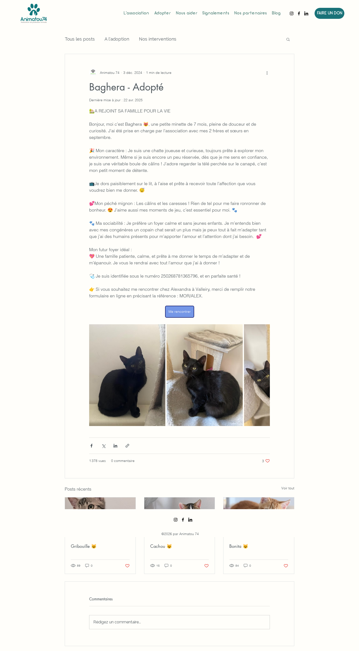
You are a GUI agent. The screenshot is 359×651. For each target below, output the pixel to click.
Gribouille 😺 (83, 546)
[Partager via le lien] (127, 445)
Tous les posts (80, 39)
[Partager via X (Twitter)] (103, 445)
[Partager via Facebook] (91, 445)
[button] (288, 39)
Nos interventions (157, 39)
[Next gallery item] (264, 375)
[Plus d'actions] (267, 73)
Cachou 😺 (161, 546)
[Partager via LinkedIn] (115, 445)
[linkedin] (306, 13)
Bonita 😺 (238, 546)
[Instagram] (291, 13)
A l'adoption (117, 39)
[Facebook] (298, 13)
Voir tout (287, 488)
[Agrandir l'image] (127, 375)
